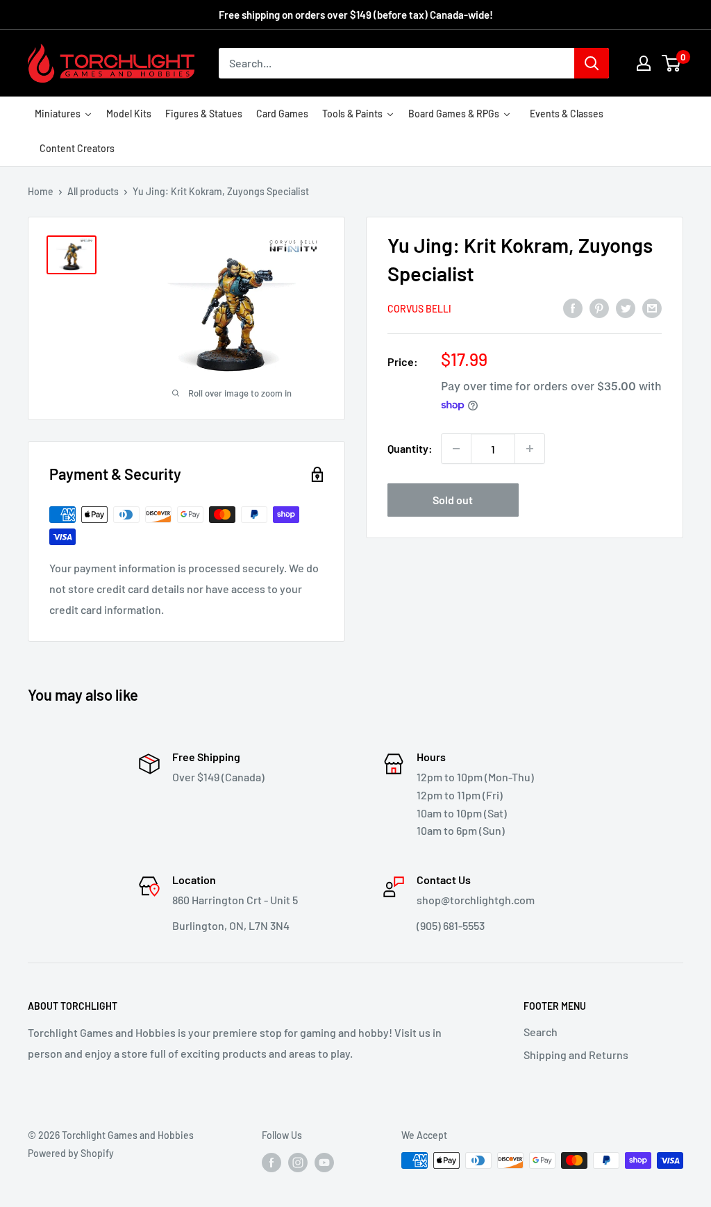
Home (40, 191)
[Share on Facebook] (573, 307)
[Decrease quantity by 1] (456, 448)
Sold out (453, 499)
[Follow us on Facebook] (271, 1162)
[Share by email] (652, 307)
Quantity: (410, 448)
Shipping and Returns (576, 1054)
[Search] (591, 63)
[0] (671, 63)
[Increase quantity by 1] (529, 448)
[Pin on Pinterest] (599, 307)
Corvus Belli (419, 309)
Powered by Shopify (71, 1153)
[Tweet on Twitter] (625, 307)
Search (541, 1031)
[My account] (644, 63)
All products (93, 191)
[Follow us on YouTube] (324, 1162)
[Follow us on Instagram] (298, 1162)
